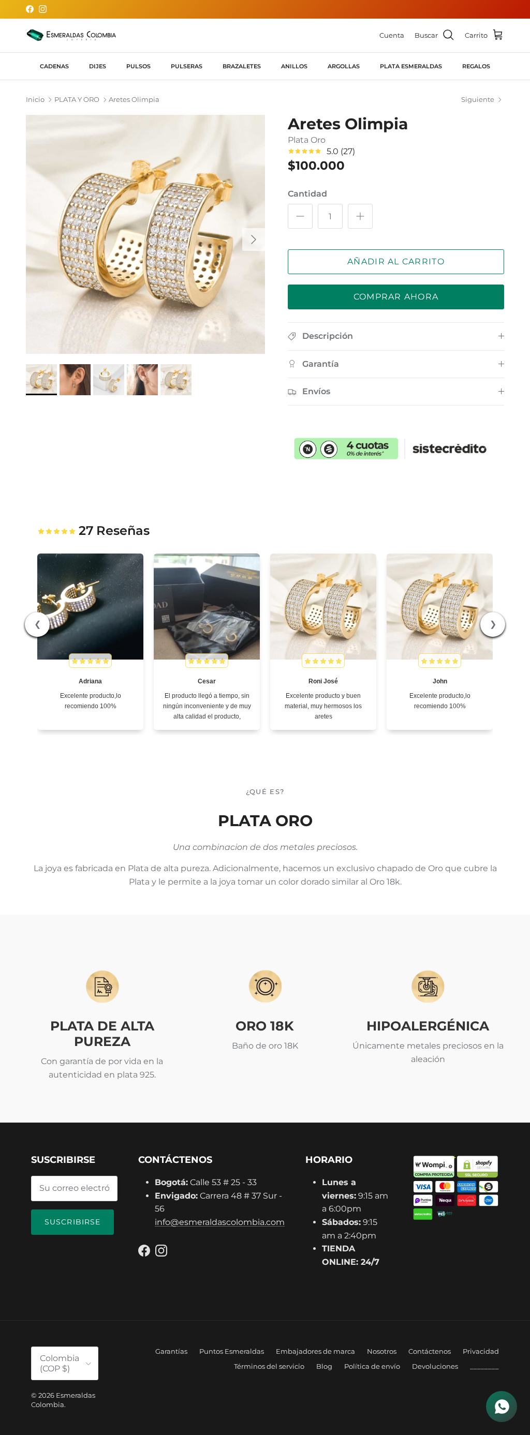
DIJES (97, 66)
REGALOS (476, 66)
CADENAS (54, 66)
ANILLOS (294, 66)
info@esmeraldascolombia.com (220, 1222)
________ (484, 1366)
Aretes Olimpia (134, 100)
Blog (324, 1366)
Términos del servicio (269, 1366)
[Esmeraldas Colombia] (71, 35)
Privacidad (481, 1351)
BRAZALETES (242, 66)
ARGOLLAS (344, 66)
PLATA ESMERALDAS (411, 66)
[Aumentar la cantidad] (360, 216)
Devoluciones (435, 1366)
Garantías (171, 1351)
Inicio (35, 100)
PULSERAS (186, 66)
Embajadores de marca (315, 1351)
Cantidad (307, 194)
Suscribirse (72, 1222)
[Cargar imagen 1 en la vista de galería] (145, 234)
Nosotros (381, 1351)
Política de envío (372, 1366)
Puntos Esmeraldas (231, 1351)
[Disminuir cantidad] (300, 216)
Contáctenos (429, 1351)
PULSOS (138, 66)
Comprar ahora (396, 297)
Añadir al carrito (396, 261)
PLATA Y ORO (76, 100)
